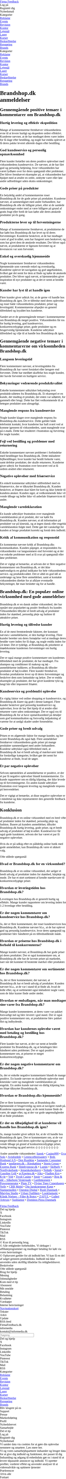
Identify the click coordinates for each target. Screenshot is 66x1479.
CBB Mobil (16, 1186)
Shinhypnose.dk (28, 1166)
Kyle (3, 1176)
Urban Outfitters (30, 1193)
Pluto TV (26, 1183)
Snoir (37, 1176)
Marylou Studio (9, 1193)
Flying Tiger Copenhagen (49, 1183)
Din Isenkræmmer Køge (39, 1186)
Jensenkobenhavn (30, 1170)
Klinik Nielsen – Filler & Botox (18, 1196)
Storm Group (52, 1163)
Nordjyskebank (9, 1170)
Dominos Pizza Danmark (41, 1199)
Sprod (57, 1170)
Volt (10, 1176)
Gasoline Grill (8, 1173)
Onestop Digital (28, 1189)
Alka (40, 1173)
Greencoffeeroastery (35, 1156)
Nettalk (47, 1170)
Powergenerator (9, 1183)
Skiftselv (55, 1166)
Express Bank (8, 1166)
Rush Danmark (49, 1189)
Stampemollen (8, 1189)
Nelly (3, 1186)
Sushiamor (18, 1199)
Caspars (47, 1176)
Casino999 (52, 1153)
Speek (40, 1153)
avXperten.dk (27, 1173)
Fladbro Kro (52, 1173)
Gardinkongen (42, 1180)
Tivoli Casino (23, 1176)
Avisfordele (14, 1156)
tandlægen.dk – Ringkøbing (25, 1163)
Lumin (44, 1166)
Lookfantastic (50, 1193)
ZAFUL (44, 1196)
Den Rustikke (26, 1160)
